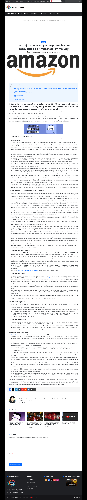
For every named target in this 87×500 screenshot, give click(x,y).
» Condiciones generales (31, 480)
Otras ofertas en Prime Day (20, 99)
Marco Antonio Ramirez (33, 52)
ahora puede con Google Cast (44, 277)
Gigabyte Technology (41, 1)
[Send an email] (39, 52)
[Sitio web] (18, 402)
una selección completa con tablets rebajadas (28, 270)
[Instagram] (24, 402)
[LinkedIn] (16, 389)
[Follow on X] (38, 52)
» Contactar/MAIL (29, 488)
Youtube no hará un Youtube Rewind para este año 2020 (69, 423)
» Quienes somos (29, 479)
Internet (31, 20)
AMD (25, 1)
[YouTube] (22, 402)
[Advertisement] (43, 31)
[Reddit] (25, 389)
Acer (28, 1)
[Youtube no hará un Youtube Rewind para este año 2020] (70, 416)
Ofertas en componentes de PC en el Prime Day (23, 92)
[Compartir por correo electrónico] (31, 389)
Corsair (48, 1)
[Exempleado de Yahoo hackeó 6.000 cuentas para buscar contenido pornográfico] (17, 416)
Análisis (20, 13)
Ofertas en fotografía (19, 96)
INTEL (17, 1)
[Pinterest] (22, 389)
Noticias (27, 20)
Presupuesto (44, 13)
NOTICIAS (13, 13)
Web (46, 458)
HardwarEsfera (35, 497)
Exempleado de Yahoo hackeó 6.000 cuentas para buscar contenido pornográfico (16, 423)
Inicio (24, 20)
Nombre (11, 453)
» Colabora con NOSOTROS (31, 486)
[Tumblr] (19, 389)
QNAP (35, 1)
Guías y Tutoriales (35, 13)
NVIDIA (21, 1)
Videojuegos (52, 13)
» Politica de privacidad (30, 482)
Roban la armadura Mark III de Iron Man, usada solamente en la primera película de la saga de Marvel (34, 424)
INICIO (8, 13)
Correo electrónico (13, 458)
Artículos (26, 13)
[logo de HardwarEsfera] (15, 7)
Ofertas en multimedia (19, 95)
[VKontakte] (28, 389)
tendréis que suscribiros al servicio (37, 120)
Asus (31, 1)
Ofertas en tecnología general (20, 91)
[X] (13, 389)
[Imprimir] (34, 389)
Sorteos (59, 13)
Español (54, 0)
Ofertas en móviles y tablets (20, 94)
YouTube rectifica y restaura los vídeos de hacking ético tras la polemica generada (51, 423)
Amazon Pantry (14, 334)
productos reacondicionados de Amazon (22, 139)
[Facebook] (10, 389)
